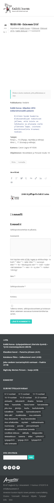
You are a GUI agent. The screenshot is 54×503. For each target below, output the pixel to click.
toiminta (21, 436)
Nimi (12, 276)
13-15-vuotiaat (39, 394)
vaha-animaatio (11, 444)
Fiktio (13, 162)
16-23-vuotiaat (26, 398)
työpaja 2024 (23, 440)
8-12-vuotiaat (10, 394)
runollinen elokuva (12, 433)
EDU (10, 500)
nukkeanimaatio (37, 422)
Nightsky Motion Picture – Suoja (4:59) (20, 370)
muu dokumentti (11, 419)
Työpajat (42, 496)
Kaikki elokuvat (21, 31)
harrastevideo (42, 405)
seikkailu (25, 433)
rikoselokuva (10, 429)
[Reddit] (46, 178)
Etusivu (6, 496)
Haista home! (29, 405)
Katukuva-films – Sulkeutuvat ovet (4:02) (22, 357)
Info (5, 500)
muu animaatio (35, 415)
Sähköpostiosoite (18, 286)
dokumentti (20, 401)
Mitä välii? (9, 415)
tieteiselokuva (10, 436)
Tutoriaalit (15, 496)
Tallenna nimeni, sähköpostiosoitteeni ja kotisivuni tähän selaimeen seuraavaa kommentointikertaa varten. (30, 311)
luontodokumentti (33, 412)
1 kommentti (35, 31)
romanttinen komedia (26, 429)
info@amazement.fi (11, 489)
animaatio (8, 401)
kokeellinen (9, 412)
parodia (20, 426)
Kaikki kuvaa (25, 28)
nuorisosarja (9, 426)
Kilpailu (34, 496)
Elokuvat (35, 28)
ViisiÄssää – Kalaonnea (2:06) (24, 24)
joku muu (8, 408)
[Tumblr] (27, 178)
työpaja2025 (36, 440)
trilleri (30, 436)
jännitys (18, 408)
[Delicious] (36, 178)
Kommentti (14, 236)
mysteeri (24, 422)
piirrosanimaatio (32, 426)
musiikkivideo (21, 415)
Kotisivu (13, 297)
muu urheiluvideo (11, 422)
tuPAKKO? (40, 436)
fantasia (39, 401)
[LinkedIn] (41, 178)
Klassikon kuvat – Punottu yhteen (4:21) (21, 352)
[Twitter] (22, 178)
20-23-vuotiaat (41, 398)
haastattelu (16, 405)
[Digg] (32, 178)
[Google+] (17, 178)
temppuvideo (37, 433)
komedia (21, 162)
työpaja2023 (10, 440)
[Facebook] (12, 178)
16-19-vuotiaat (11, 398)
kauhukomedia (38, 408)
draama (30, 401)
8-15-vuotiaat (24, 394)
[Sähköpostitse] (12, 182)
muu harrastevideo (28, 419)
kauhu (26, 408)
